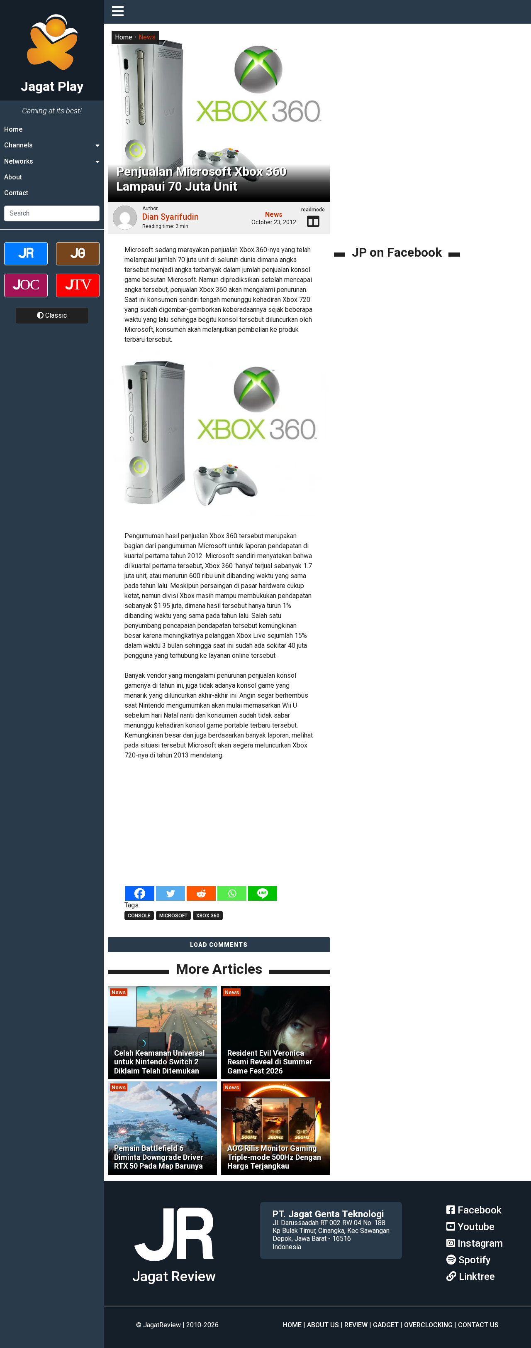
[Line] (262, 893)
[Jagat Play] (219, 438)
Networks (18, 161)
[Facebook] (139, 893)
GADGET (386, 1325)
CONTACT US (478, 1325)
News (147, 37)
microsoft (173, 916)
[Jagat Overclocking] (26, 293)
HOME (292, 1325)
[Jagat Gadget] (77, 261)
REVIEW (356, 1325)
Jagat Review (174, 1276)
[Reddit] (201, 893)
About (13, 177)
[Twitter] (170, 893)
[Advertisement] (249, 823)
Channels (18, 145)
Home (13, 129)
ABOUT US (323, 1325)
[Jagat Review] (26, 261)
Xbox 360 (207, 916)
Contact (16, 193)
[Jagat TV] (77, 293)
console (139, 916)
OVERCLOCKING (428, 1325)
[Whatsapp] (231, 893)
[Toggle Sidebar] (120, 12)
